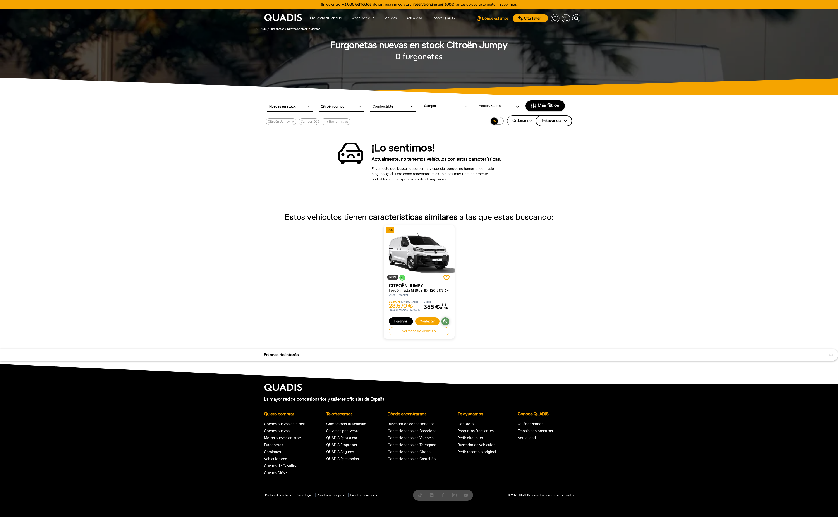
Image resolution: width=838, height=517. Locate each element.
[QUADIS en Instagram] (454, 495)
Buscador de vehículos (476, 445)
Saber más (508, 4)
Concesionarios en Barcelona (412, 431)
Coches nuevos (277, 431)
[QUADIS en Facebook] (443, 495)
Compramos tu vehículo (346, 424)
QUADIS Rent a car (341, 438)
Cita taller (532, 18)
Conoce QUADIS (443, 18)
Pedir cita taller (470, 438)
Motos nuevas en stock (283, 438)
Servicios (390, 18)
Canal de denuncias (363, 495)
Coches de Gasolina (280, 466)
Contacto (466, 424)
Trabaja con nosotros (535, 431)
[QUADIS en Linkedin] (431, 495)
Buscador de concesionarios (411, 424)
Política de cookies (278, 495)
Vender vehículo (362, 18)
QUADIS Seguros (340, 452)
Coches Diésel (276, 473)
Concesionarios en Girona (409, 452)
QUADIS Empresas (341, 445)
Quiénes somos (530, 424)
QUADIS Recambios (342, 459)
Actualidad (414, 18)
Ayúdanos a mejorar (330, 495)
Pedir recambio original (477, 452)
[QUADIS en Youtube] (465, 495)
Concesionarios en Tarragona (412, 445)
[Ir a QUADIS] (283, 18)
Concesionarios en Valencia (411, 438)
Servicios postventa (342, 431)
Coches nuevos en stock (284, 424)
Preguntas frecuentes (476, 431)
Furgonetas (273, 445)
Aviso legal (304, 495)
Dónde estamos (495, 18)
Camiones (272, 452)
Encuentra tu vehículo (326, 18)
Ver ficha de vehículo (419, 331)
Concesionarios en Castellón (412, 459)
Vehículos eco (275, 459)
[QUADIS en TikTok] (420, 495)
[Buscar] (576, 18)
